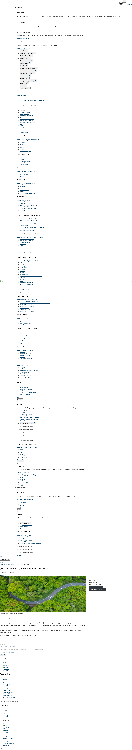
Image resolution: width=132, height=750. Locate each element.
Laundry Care (23, 203)
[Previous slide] (1, 655)
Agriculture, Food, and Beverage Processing (32, 100)
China (21, 449)
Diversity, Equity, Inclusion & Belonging (30, 543)
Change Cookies (7, 688)
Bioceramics (23, 188)
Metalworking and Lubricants (27, 122)
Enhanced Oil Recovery (26, 304)
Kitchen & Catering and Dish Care (29, 208)
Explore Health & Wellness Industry (26, 183)
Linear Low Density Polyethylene (29, 370)
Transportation (24, 132)
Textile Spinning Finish (26, 387)
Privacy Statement (8, 692)
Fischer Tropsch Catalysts (27, 120)
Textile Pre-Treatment (26, 389)
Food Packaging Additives (27, 335)
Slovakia (22, 454)
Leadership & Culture (25, 537)
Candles (22, 159)
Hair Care (22, 352)
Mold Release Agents (25, 151)
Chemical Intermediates (26, 115)
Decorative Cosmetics (26, 358)
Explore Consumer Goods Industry (26, 158)
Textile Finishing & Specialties (28, 392)
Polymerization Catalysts (26, 252)
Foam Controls (24, 325)
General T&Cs (6, 693)
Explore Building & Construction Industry (28, 139)
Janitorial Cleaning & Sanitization (28, 205)
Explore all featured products (25, 38)
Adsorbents (23, 277)
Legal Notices (6, 690)
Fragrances (23, 173)
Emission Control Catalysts (27, 119)
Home (1, 564)
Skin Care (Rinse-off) (25, 355)
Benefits (22, 538)
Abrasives (22, 245)
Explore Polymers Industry (24, 365)
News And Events (21, 507)
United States (23, 457)
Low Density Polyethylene (27, 369)
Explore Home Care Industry (24, 200)
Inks (21, 343)
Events (17, 564)
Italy (21, 452)
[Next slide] (4, 655)
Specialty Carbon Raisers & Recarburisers (31, 276)
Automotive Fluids (25, 112)
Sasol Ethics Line (7, 695)
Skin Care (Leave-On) (25, 353)
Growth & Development (26, 542)
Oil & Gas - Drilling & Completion (29, 301)
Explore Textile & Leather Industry (26, 385)
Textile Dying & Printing (26, 391)
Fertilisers (22, 98)
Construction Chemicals (26, 141)
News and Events (9, 564)
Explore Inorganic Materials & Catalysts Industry (30, 237)
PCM (21, 124)
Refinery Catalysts (25, 242)
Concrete (22, 144)
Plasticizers (23, 127)
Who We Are (20, 459)
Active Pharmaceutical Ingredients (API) (30, 193)
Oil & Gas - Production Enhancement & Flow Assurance (35, 303)
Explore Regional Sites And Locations (27, 447)
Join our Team (20, 520)
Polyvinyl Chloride (24, 372)
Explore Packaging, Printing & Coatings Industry (30, 331)
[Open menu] (121, 3)
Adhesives (22, 110)
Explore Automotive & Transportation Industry (29, 109)
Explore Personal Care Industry (25, 350)
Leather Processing (25, 394)
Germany (22, 451)
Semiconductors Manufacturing (28, 284)
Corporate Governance (9, 697)
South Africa (23, 456)
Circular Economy (24, 250)
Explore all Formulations (23, 48)
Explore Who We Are (22, 410)
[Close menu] (124, 1)
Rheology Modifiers (25, 210)
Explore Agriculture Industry (24, 95)
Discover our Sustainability (24, 472)
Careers (19, 555)
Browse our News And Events (25, 499)
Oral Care (22, 185)
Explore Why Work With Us (24, 535)
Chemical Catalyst (24, 174)
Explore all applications (23, 29)
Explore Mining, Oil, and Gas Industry (27, 299)
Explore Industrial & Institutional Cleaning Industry (30, 218)
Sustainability (20, 486)
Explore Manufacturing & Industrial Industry (28, 261)
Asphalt (22, 149)
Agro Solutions (24, 97)
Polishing (22, 129)
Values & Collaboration (26, 540)
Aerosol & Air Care (25, 161)
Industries (19, 397)
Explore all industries (22, 19)
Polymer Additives (25, 249)
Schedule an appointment (98, 589)
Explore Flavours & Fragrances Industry (27, 171)
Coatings (22, 117)
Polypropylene (24, 367)
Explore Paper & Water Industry (25, 318)
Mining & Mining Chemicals (27, 311)
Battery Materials (24, 114)
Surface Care (23, 163)
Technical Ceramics (25, 247)
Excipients (22, 186)
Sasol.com (6, 699)
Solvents (22, 102)
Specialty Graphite (25, 274)
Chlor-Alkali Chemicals (26, 291)
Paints (21, 125)
